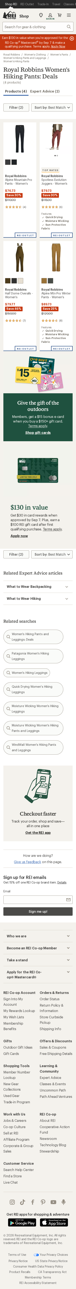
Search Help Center (18, 1170)
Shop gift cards (38, 433)
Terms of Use (17, 1254)
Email (6, 891)
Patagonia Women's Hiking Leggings (30, 656)
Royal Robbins (11, 54)
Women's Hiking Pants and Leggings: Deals (30, 636)
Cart (59, 15)
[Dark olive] (8, 281)
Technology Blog (53, 1145)
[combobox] (38, 27)
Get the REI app (38, 833)
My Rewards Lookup (19, 1011)
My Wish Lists (13, 1017)
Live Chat (10, 1182)
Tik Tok (22, 1202)
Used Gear (11, 1096)
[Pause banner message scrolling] (71, 38)
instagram (12, 1202)
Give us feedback (27, 862)
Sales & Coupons (53, 1047)
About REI (48, 1120)
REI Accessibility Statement (38, 1283)
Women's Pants (59, 54)
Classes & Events (53, 1084)
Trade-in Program (16, 1102)
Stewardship (49, 1151)
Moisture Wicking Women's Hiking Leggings (35, 708)
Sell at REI (10, 1133)
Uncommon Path (53, 1090)
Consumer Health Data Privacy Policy (38, 1266)
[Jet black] (14, 162)
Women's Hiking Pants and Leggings (24, 57)
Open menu (69, 15)
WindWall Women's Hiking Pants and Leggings (34, 747)
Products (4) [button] (16, 91)
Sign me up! (38, 911)
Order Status (50, 999)
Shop (24, 16)
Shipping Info (50, 1029)
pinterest (43, 1202)
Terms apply (37, 426)
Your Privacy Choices (53, 1254)
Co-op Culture (14, 1127)
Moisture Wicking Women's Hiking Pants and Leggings (35, 728)
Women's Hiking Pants (16, 61)
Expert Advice (50, 1078)
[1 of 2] (55, 155)
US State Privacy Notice (51, 1261)
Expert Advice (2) (45, 91)
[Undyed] (20, 281)
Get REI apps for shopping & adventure (38, 1214)
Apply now (19, 536)
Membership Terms (38, 1277)
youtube (53, 1202)
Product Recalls (19, 1272)
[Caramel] (44, 281)
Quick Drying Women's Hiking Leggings (32, 689)
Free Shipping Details (56, 1054)
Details (61, 882)
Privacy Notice (18, 1261)
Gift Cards (11, 1054)
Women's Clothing (35, 54)
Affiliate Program (16, 1139)
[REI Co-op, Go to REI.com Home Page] (9, 15)
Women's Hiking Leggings (30, 672)
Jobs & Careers (14, 1120)
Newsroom (48, 1139)
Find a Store (12, 1176)
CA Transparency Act (52, 1272)
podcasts (63, 1202)
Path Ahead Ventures (56, 1096)
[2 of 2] (57, 155)
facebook (32, 1202)
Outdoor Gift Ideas (18, 1047)
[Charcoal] (14, 281)
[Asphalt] (8, 162)
